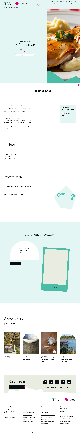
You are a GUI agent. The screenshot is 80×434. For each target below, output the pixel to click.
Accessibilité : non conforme (52, 432)
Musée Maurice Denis (64, 414)
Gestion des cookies (40, 432)
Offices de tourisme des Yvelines (48, 410)
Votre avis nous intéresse (9, 417)
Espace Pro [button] (25, 407)
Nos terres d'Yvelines (47, 4)
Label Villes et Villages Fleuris (29, 417)
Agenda (38, 5)
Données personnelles (21, 432)
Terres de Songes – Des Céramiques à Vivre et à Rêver (48, 359)
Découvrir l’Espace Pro (28, 410)
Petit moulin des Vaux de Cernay (66, 421)
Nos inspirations (56, 4)
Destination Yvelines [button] (9, 407)
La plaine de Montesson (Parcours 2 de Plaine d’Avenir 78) (67, 359)
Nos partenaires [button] (45, 407)
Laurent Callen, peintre (11, 358)
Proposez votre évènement (29, 412)
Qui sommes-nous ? (8, 415)
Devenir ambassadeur (27, 414)
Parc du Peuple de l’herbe (65, 418)
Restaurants (10, 7)
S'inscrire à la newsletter (16, 387)
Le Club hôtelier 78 (45, 412)
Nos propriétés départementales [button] (64, 407)
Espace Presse (59, 1)
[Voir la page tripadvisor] (63, 116)
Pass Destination (73, 4)
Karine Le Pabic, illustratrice (27, 358)
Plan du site (62, 432)
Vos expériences (64, 4)
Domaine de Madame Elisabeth (66, 416)
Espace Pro (52, 1)
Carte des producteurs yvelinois (48, 414)
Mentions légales (30, 432)
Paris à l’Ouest (44, 426)
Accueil (5, 7)
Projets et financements (28, 424)
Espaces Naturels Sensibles (66, 423)
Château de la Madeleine (65, 411)
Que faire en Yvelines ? (30, 4)
